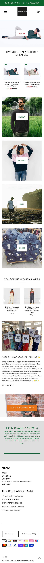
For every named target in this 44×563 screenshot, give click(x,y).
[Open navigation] (5, 11)
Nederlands (9, 534)
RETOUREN (6, 484)
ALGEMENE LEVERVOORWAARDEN (17, 482)
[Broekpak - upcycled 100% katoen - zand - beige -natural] (12, 296)
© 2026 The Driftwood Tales (11, 560)
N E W (22, 33)
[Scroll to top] (39, 558)
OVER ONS (6, 476)
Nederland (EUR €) (28, 534)
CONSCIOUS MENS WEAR (22, 408)
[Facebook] (2, 557)
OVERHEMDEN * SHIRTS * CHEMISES (22, 53)
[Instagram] (6, 557)
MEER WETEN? (8, 385)
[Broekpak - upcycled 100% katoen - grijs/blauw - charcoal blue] (32, 296)
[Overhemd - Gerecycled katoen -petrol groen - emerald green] (12, 71)
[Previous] (3, 76)
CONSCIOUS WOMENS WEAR (22, 279)
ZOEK (4, 473)
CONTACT (6, 479)
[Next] (41, 76)
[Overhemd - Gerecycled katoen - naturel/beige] (32, 71)
